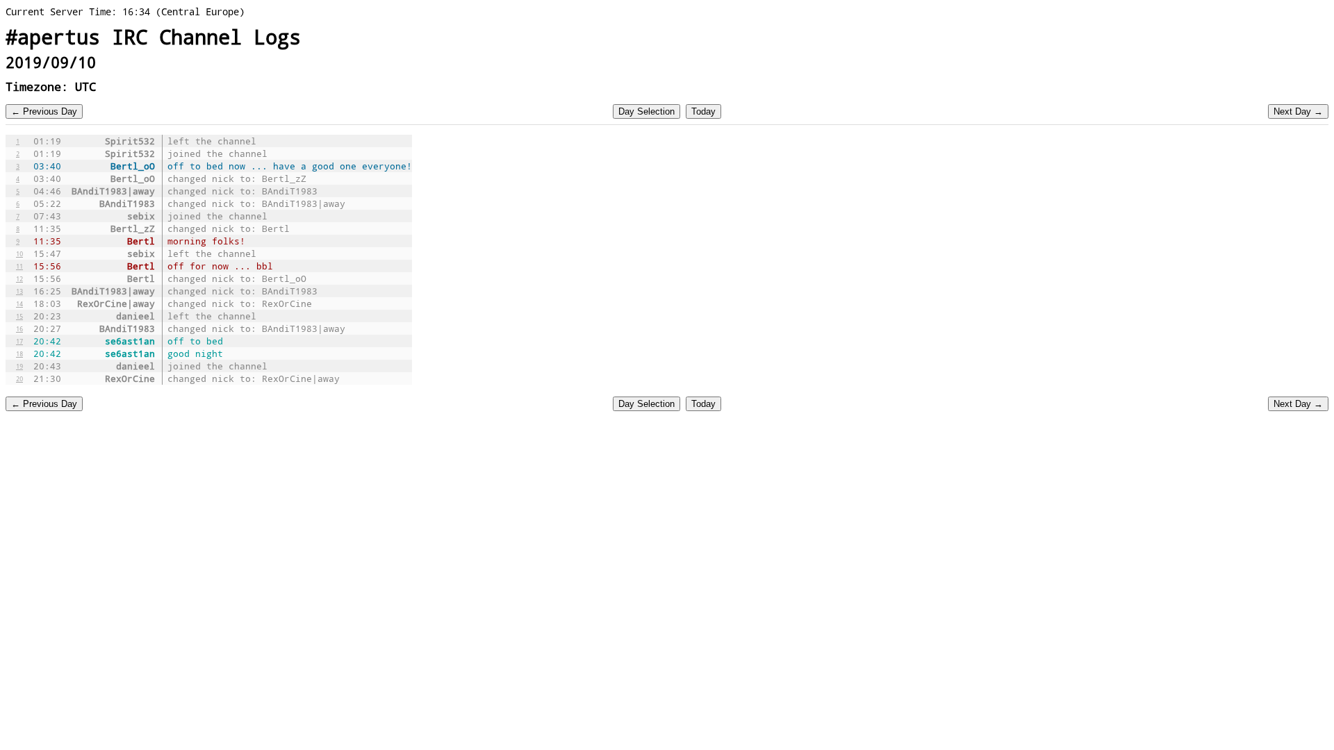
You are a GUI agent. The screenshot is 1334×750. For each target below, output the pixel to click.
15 (19, 316)
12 (19, 278)
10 (19, 253)
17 (19, 341)
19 (19, 366)
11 (19, 266)
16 (19, 328)
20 (19, 378)
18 (19, 353)
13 (19, 291)
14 (19, 303)
